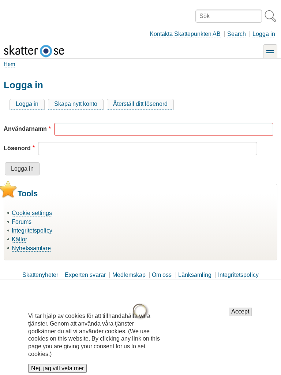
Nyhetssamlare (31, 248)
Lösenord (17, 148)
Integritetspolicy (32, 230)
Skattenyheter (40, 275)
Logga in (263, 34)
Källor (19, 239)
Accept (240, 311)
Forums (21, 222)
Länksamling (194, 275)
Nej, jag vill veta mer (57, 368)
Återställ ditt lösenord (140, 104)
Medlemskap (129, 275)
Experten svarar (85, 275)
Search (236, 34)
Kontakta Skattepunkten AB (185, 34)
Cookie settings (32, 213)
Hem (9, 64)
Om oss (162, 275)
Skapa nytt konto (75, 104)
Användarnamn (25, 129)
